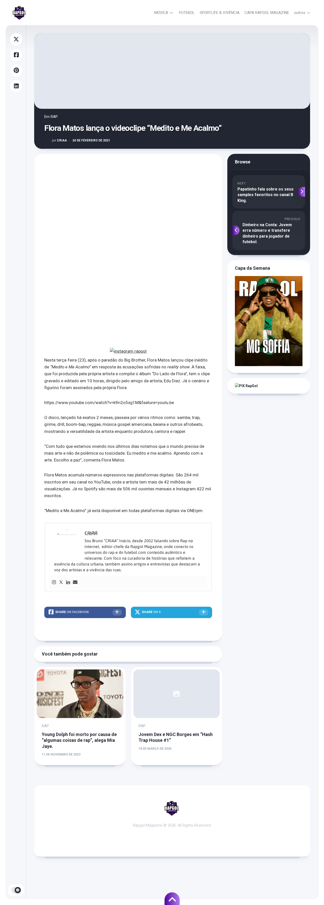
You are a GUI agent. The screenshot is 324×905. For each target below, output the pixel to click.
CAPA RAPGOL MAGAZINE (267, 12)
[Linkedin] (68, 582)
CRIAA (59, 140)
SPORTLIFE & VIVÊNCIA (219, 12)
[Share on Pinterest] (16, 70)
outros (299, 12)
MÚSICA (161, 12)
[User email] (75, 582)
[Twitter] (61, 582)
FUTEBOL (187, 12)
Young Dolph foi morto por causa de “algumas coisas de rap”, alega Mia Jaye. (79, 740)
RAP (54, 116)
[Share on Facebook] (16, 55)
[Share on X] (16, 39)
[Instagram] (54, 582)
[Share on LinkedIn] (16, 86)
